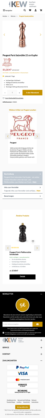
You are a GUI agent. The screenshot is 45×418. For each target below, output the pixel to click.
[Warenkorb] (41, 10)
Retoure (34, 400)
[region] (22, 35)
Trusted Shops (11, 402)
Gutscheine (35, 402)
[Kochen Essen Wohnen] (13, 340)
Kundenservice (11, 400)
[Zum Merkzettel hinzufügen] (33, 241)
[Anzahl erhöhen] (19, 92)
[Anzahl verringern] (5, 92)
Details (22, 276)
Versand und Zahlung (24, 400)
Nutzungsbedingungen (28, 330)
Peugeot (13, 143)
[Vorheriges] (4, 35)
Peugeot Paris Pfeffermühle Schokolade (20, 253)
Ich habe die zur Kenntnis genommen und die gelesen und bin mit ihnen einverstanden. (23, 333)
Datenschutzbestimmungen (19, 332)
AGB (10, 334)
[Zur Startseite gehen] (22, 4)
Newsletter (26, 402)
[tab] (22, 178)
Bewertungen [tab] (9, 196)
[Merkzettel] (30, 10)
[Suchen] (25, 10)
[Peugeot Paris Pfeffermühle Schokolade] (23, 232)
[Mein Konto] (35, 10)
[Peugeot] (7, 62)
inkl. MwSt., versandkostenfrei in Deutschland (15, 72)
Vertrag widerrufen (22, 407)
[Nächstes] (40, 35)
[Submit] (37, 324)
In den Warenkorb (32, 93)
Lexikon (19, 402)
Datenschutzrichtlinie (15, 330)
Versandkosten (36, 410)
